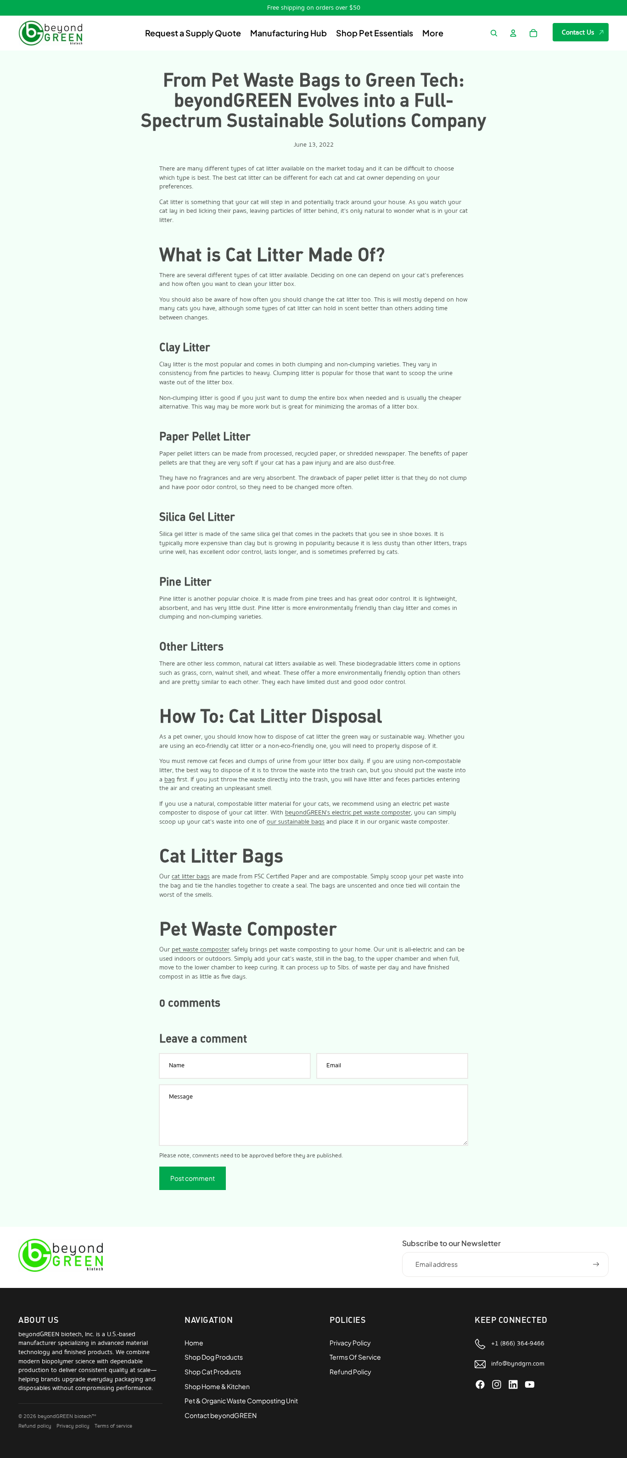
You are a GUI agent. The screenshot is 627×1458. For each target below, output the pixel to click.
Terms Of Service (355, 1357)
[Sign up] (596, 1264)
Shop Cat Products (213, 1371)
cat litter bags (191, 876)
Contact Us (578, 32)
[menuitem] (433, 33)
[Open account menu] (513, 33)
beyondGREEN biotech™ (67, 1416)
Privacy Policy (350, 1342)
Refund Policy (350, 1371)
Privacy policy (73, 1426)
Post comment (192, 1178)
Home (194, 1342)
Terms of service (113, 1426)
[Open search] (494, 33)
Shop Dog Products (214, 1357)
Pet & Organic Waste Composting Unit (241, 1400)
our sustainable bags (296, 822)
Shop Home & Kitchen (217, 1386)
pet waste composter (201, 950)
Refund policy (34, 1426)
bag (169, 780)
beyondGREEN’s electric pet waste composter (348, 813)
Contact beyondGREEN (221, 1415)
